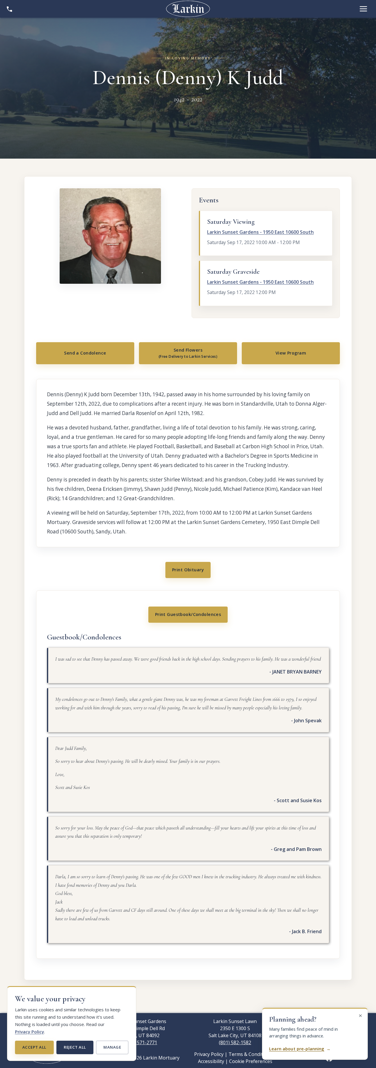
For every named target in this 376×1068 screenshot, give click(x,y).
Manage (112, 1047)
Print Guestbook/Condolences (188, 614)
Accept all (34, 1047)
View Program (291, 353)
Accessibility (211, 1061)
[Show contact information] (9, 9)
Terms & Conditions (250, 1054)
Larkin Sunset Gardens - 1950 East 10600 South (260, 232)
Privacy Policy (29, 1032)
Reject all (75, 1047)
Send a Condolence (85, 353)
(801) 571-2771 (141, 1042)
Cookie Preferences (250, 1061)
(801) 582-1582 (235, 1042)
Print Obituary (188, 569)
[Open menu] (363, 9)
